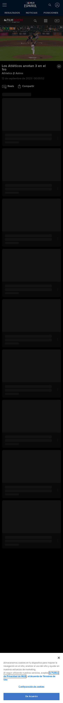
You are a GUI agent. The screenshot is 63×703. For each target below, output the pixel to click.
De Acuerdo (31, 696)
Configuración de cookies (31, 686)
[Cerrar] (59, 658)
